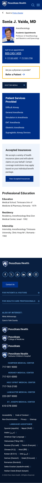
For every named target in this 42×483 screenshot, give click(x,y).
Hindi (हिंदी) (23, 449)
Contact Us (10, 284)
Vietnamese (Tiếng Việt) (13, 441)
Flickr (29, 274)
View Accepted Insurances (19, 179)
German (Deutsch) (11, 458)
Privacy (24, 419)
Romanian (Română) (12, 462)
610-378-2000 (9, 406)
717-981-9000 (9, 367)
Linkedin (23, 274)
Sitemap (33, 419)
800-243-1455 (13, 53)
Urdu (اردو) (24, 454)
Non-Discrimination (9, 419)
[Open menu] (38, 5)
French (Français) (29, 445)
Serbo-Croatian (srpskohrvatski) (16, 466)
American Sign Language (14, 437)
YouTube (17, 274)
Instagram (35, 274)
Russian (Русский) (11, 445)
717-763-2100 (9, 386)
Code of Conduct (22, 415)
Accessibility (7, 415)
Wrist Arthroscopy (9, 316)
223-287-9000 (9, 396)
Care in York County (10, 320)
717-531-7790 (27, 58)
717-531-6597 (12, 58)
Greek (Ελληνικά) (28, 458)
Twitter (11, 274)
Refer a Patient (13, 74)
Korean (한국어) (10, 454)
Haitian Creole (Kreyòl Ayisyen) (16, 471)
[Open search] (32, 5)
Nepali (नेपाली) (27, 428)
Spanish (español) (11, 428)
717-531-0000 (9, 376)
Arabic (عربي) (9, 432)
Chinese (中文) (10, 449)
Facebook (5, 274)
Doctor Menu (11, 85)
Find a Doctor (17, 13)
